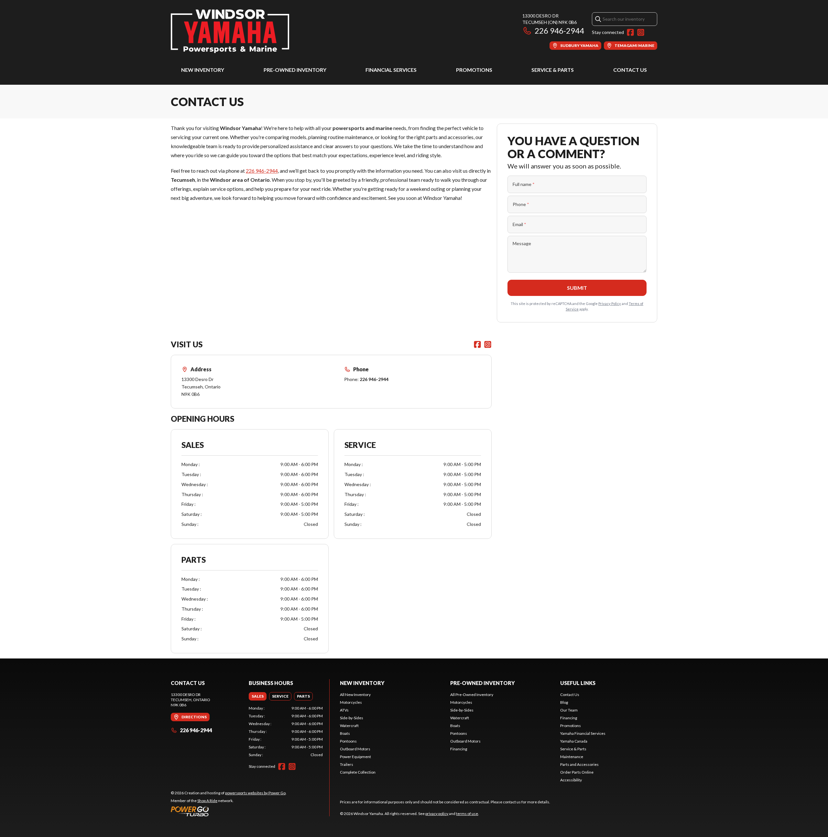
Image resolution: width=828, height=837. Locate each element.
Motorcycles (351, 702)
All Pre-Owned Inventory (471, 694)
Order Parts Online (577, 772)
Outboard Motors (355, 748)
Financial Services (391, 70)
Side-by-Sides (351, 717)
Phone (521, 204)
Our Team (569, 710)
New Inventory (202, 70)
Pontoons (348, 741)
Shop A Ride (207, 800)
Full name (524, 184)
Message (522, 243)
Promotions (474, 70)
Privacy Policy (609, 303)
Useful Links (577, 683)
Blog (564, 702)
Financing (458, 748)
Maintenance (571, 756)
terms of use (467, 813)
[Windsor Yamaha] (230, 31)
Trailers (346, 764)
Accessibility (571, 779)
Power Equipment (355, 756)
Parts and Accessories (579, 764)
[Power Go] (229, 811)
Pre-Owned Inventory (295, 70)
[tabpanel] (286, 731)
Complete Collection (358, 772)
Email (519, 224)
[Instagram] (641, 32)
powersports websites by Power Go (255, 792)
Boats (345, 733)
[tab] (258, 696)
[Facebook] (630, 32)
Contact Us (630, 70)
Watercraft (349, 725)
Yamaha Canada (573, 741)
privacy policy (436, 813)
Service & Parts (552, 70)
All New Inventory (355, 694)
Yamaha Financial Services (582, 733)
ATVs (344, 710)
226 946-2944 (559, 30)
